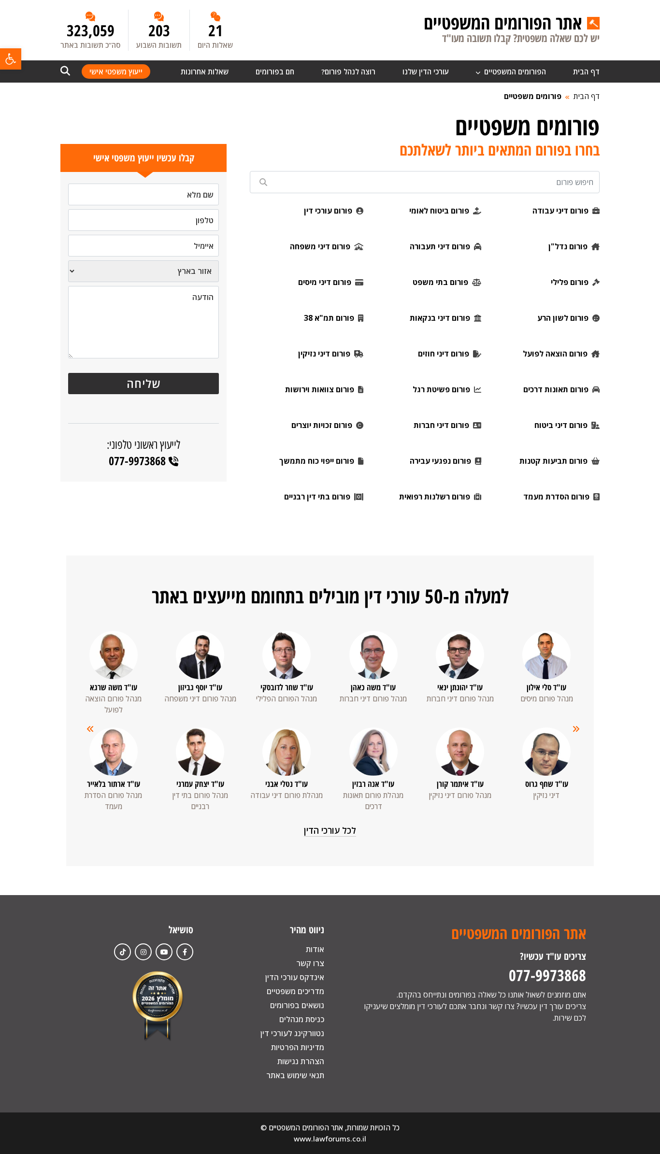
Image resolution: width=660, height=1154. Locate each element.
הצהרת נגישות (300, 1061)
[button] (10, 59)
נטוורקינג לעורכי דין (292, 1033)
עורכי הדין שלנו (425, 71)
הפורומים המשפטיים (514, 71)
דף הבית (586, 71)
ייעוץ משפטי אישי (116, 71)
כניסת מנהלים (301, 1019)
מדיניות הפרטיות (297, 1047)
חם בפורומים (275, 71)
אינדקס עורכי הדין (294, 977)
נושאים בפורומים (297, 1005)
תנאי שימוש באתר (295, 1075)
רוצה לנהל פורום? (348, 71)
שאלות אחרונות (205, 71)
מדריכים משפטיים (295, 991)
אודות (315, 949)
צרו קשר (310, 963)
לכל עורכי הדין (330, 830)
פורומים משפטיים (532, 96)
